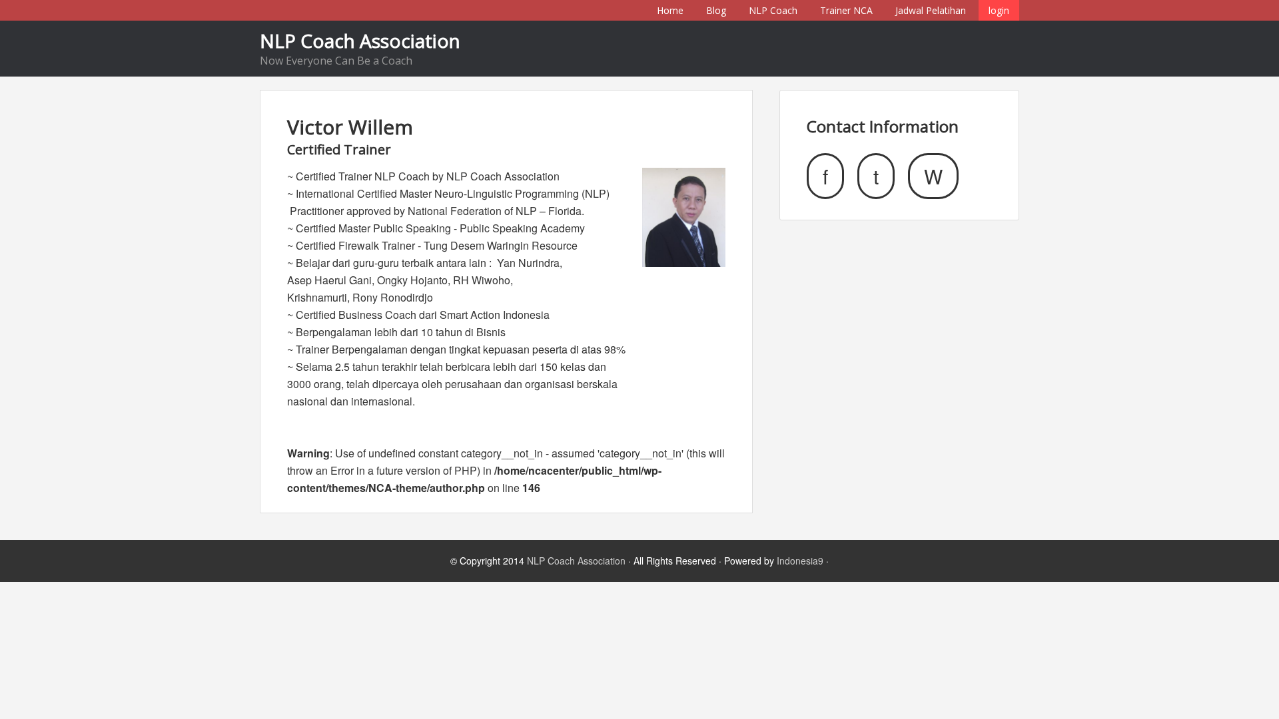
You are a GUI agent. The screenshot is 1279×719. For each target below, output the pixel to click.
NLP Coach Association (360, 40)
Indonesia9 (800, 560)
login (999, 10)
